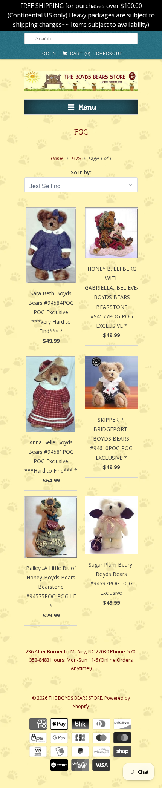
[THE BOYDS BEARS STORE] (81, 82)
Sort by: (81, 172)
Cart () (79, 53)
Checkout (109, 53)
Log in (48, 53)
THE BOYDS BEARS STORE (75, 698)
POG (81, 132)
